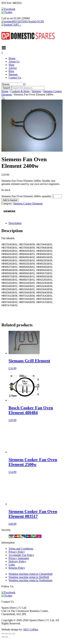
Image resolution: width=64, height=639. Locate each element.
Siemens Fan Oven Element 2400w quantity (26, 196)
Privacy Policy (17, 551)
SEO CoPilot (30, 629)
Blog (11, 71)
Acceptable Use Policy (21, 555)
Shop (11, 64)
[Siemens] (9, 217)
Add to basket (10, 200)
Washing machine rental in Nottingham (30, 580)
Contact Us (15, 77)
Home (12, 58)
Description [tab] (15, 223)
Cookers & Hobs (20, 91)
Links (12, 564)
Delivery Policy (17, 561)
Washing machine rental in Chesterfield (30, 573)
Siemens (36, 91)
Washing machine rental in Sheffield (29, 577)
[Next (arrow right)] (6, 636)
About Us (14, 61)
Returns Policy (17, 567)
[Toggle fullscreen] (6, 633)
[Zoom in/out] (2, 633)
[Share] (10, 633)
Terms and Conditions (21, 548)
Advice (13, 67)
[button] (3, 97)
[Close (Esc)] (13, 633)
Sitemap (13, 74)
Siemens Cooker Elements (28, 203)
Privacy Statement (19, 558)
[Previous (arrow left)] (2, 636)
